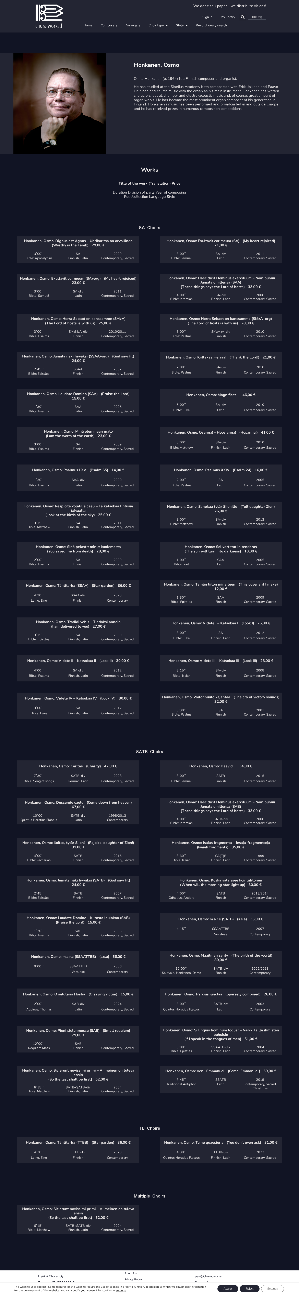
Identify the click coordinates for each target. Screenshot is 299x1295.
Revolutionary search (211, 25)
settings (121, 1290)
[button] (242, 17)
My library (227, 17)
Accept (228, 1289)
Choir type (156, 25)
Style (180, 25)
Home (88, 25)
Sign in (207, 17)
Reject (249, 1289)
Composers (109, 25)
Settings (272, 1289)
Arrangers (132, 25)
